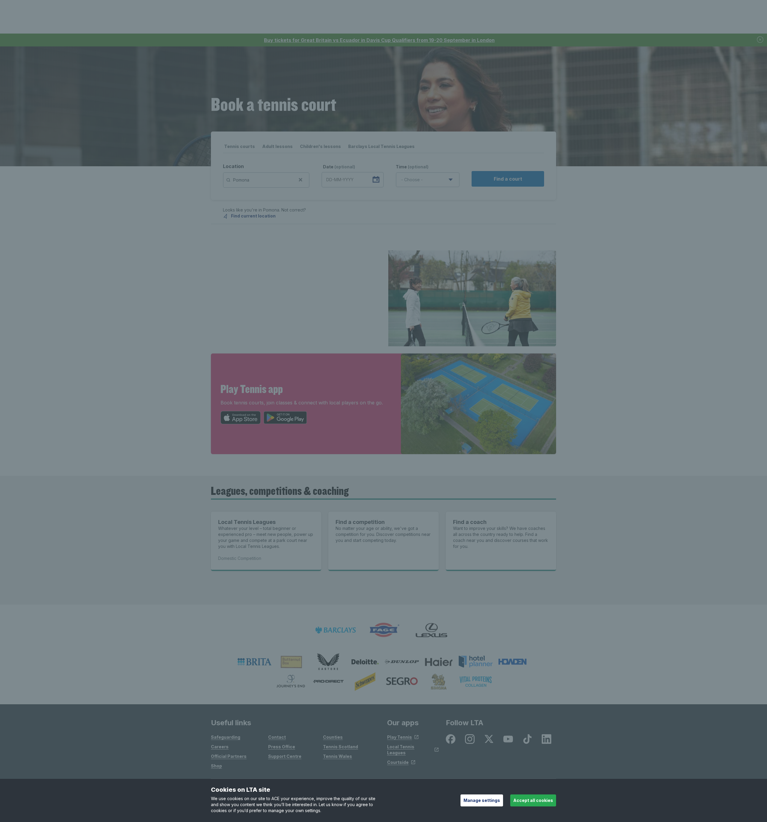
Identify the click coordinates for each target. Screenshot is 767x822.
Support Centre (284, 756)
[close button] (760, 40)
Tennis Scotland (340, 746)
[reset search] (300, 179)
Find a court (508, 179)
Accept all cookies (533, 800)
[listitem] (254, 661)
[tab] (239, 148)
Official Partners (229, 756)
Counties (333, 737)
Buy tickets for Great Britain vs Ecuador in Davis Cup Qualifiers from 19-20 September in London (379, 40)
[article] (383, 298)
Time (412, 166)
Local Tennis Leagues (400, 749)
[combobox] (428, 179)
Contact (277, 737)
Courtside (398, 762)
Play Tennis (399, 737)
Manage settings (481, 800)
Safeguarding (225, 737)
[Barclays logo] (335, 630)
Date (339, 166)
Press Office (281, 746)
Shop (216, 765)
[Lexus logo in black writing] (431, 630)
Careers (220, 746)
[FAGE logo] (383, 630)
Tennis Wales (337, 756)
